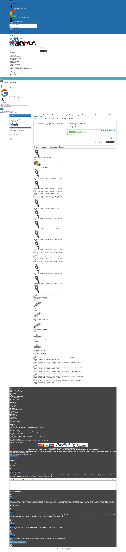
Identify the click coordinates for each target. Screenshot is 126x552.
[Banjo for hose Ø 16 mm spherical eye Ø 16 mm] (37, 289)
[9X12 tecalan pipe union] (37, 325)
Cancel (11, 540)
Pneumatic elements (15, 58)
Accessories (13, 62)
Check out (15, 125)
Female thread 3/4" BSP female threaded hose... (47, 168)
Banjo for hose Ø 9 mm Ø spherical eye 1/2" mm (47, 188)
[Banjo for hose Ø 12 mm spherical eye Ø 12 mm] (37, 234)
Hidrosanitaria (14, 76)
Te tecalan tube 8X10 (39, 355)
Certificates (13, 406)
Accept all (24, 542)
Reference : (103, 130)
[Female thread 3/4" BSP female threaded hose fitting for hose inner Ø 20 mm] (37, 163)
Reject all (12, 542)
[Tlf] (20, 139)
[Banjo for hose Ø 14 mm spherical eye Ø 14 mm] (48, 257)
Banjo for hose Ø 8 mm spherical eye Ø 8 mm (46, 197)
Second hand (13, 74)
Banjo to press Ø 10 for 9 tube (42, 157)
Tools (11, 71)
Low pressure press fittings (78, 115)
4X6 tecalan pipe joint (39, 298)
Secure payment (14, 399)
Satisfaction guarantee (16, 396)
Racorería (55, 115)
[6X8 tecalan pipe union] (37, 304)
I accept (16, 456)
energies (12, 70)
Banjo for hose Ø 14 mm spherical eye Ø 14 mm (47, 258)
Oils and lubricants (15, 64)
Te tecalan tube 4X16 (39, 340)
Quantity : (98, 142)
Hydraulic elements (15, 56)
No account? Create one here (18, 33)
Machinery (13, 59)
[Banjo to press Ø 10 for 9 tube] (37, 153)
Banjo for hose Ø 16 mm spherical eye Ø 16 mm (47, 294)
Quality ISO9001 (14, 398)
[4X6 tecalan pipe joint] (40, 297)
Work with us (13, 415)
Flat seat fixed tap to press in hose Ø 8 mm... (46, 373)
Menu (11, 51)
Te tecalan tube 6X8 (39, 350)
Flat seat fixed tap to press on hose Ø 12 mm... (47, 382)
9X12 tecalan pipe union (40, 329)
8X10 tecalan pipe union (40, 319)
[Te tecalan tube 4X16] (37, 335)
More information (14, 454)
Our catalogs (13, 405)
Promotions (13, 52)
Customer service (15, 421)
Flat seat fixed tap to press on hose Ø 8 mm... (46, 368)
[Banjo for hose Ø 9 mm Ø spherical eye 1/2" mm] (37, 184)
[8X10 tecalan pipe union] (37, 314)
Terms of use (13, 420)
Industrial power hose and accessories (21, 68)
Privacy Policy (14, 402)
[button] (15, 472)
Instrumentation (14, 61)
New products (14, 53)
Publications (13, 408)
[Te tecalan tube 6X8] (37, 345)
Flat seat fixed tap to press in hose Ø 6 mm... (46, 359)
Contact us (13, 37)
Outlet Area (13, 55)
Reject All (12, 456)
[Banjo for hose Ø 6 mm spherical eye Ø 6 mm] (47, 191)
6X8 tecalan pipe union (40, 309)
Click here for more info (16, 429)
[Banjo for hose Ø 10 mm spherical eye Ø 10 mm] (37, 214)
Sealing (12, 65)
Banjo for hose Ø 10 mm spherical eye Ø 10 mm (47, 218)
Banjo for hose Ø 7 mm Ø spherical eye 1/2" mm (47, 178)
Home (11, 35)
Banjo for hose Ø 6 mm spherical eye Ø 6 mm (46, 193)
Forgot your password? (16, 31)
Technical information (16, 409)
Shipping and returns (16, 395)
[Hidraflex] (23, 41)
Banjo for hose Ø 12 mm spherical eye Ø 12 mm (47, 239)
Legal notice (13, 418)
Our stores (13, 417)
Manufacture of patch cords (18, 67)
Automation (13, 73)
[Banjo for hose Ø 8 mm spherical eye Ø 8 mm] (47, 196)
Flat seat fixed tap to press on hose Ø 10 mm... (47, 377)
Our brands (13, 411)
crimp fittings (63, 115)
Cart (12, 116)
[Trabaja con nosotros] (20, 130)
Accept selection (18, 542)
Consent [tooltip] (13, 461)
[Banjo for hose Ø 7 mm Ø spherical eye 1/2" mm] (37, 173)
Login (11, 29)
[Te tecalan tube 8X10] (40, 353)
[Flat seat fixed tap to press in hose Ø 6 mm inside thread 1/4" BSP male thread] (57, 362)
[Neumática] (20, 134)
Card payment (14, 412)
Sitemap (12, 401)
